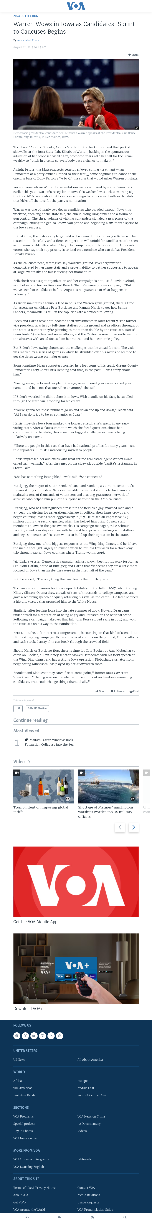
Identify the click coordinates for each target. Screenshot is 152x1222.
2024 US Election (25, 16)
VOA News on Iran (26, 1138)
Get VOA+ (20, 1202)
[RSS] (50, 1035)
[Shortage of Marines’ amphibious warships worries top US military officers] (108, 786)
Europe (82, 1081)
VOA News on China (91, 1116)
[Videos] (59, 1217)
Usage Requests (88, 1202)
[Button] (133, 55)
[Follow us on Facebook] (16, 1035)
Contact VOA (86, 1188)
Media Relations (88, 1195)
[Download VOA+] (76, 968)
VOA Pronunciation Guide (95, 1209)
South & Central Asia (91, 1095)
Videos (82, 1131)
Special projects (24, 1123)
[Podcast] (59, 1035)
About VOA (20, 1195)
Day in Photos (23, 1131)
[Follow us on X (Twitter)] (25, 1035)
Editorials (84, 1159)
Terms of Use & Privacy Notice (34, 1188)
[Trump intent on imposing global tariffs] (43, 786)
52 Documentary (89, 1123)
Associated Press (28, 40)
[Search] (124, 1217)
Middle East (85, 1088)
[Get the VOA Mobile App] (76, 882)
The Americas (22, 1088)
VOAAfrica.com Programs (31, 1159)
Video (19, 761)
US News (19, 1059)
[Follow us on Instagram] (42, 1035)
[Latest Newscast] (27, 1217)
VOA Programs (23, 1116)
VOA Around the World (29, 1209)
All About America (90, 1059)
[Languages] (92, 1217)
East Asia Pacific (25, 1095)
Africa (17, 1081)
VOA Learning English (28, 1166)
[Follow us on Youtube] (33, 1035)
